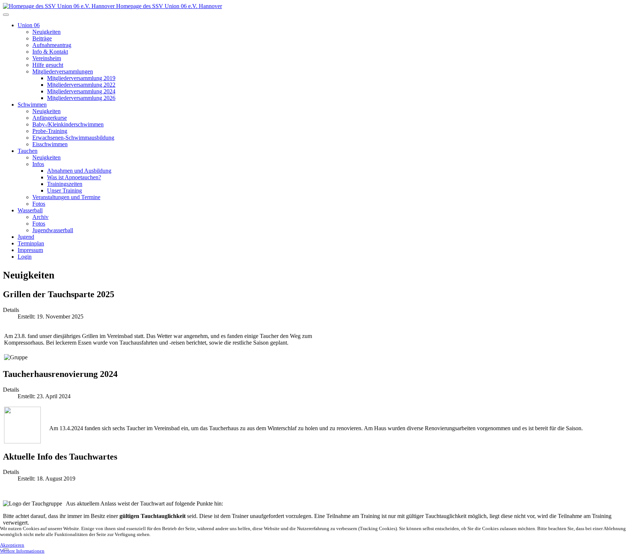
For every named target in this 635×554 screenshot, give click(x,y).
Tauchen (27, 151)
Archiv (40, 217)
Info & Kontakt (50, 51)
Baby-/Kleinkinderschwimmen (68, 124)
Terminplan (31, 243)
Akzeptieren (12, 545)
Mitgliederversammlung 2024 (81, 91)
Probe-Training (49, 131)
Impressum (30, 250)
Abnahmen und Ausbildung (79, 171)
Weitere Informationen (22, 551)
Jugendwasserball (52, 230)
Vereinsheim (46, 58)
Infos (38, 164)
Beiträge (42, 38)
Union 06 (29, 25)
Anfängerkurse (49, 118)
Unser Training (64, 190)
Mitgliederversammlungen (62, 71)
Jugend (26, 237)
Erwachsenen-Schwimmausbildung (73, 137)
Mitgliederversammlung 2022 (81, 85)
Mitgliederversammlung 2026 (81, 98)
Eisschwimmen (50, 144)
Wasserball (30, 210)
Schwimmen (32, 104)
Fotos (38, 204)
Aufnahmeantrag (51, 45)
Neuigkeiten (46, 32)
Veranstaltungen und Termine (66, 197)
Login (25, 256)
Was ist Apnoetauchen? (74, 177)
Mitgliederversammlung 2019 (81, 78)
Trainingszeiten (64, 184)
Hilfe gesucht (47, 65)
